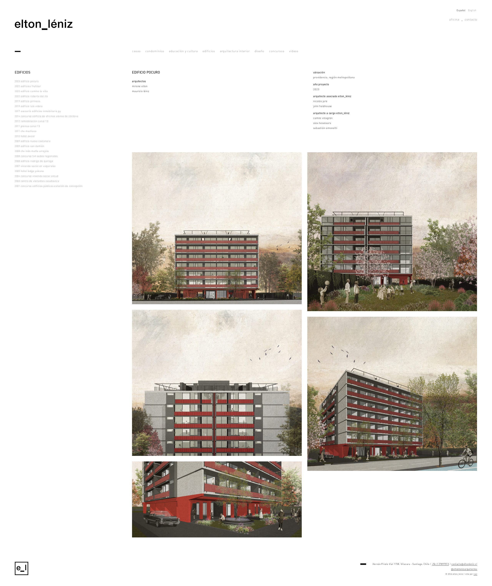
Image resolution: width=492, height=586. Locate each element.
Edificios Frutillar (28, 86)
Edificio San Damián (29, 146)
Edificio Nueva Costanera (33, 141)
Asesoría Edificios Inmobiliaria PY (38, 111)
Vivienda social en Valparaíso (35, 166)
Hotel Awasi (25, 136)
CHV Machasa (26, 131)
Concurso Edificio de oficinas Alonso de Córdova (46, 116)
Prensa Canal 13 (27, 126)
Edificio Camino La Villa (31, 91)
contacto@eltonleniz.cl (464, 564)
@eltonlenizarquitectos (464, 569)
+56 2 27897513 (440, 564)
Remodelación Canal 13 (31, 121)
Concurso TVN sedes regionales (36, 156)
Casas (136, 51)
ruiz (475, 574)
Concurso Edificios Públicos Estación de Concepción (49, 186)
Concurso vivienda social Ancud (36, 176)
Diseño (259, 51)
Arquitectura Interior (235, 51)
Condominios (154, 51)
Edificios (209, 51)
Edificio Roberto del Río (31, 96)
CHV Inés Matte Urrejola (32, 151)
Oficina (454, 19)
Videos (293, 51)
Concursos (276, 51)
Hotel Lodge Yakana (29, 171)
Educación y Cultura (183, 51)
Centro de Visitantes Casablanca (37, 181)
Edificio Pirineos (27, 101)
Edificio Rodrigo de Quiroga (34, 161)
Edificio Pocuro (27, 81)
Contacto (471, 19)
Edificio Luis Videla (29, 106)
